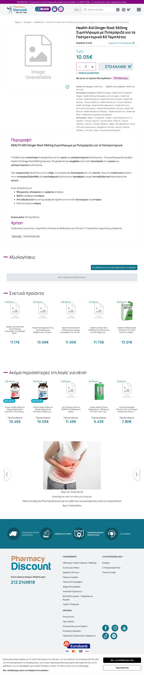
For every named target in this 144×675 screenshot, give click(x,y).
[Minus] (79, 67)
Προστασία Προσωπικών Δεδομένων (79, 635)
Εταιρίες (28, 22)
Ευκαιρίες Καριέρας (72, 630)
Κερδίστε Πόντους (71, 572)
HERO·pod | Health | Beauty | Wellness (79, 562)
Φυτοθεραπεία (122, 124)
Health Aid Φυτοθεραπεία (103, 105)
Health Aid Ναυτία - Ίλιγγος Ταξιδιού (116, 102)
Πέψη (96, 130)
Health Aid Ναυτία (92, 99)
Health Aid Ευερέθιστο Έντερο (110, 108)
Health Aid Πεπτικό (117, 111)
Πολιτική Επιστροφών (72, 581)
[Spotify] (114, 636)
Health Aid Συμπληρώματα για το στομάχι (101, 96)
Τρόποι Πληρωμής (71, 604)
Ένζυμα (88, 120)
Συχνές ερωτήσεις (71, 567)
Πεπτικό (89, 130)
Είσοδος (106, 562)
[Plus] (92, 67)
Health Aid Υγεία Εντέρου (111, 99)
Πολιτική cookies (70, 577)
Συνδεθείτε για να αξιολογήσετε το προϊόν (114, 267)
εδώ (86, 665)
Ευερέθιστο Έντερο (105, 127)
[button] (85, 9)
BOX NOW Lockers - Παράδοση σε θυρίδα (78, 598)
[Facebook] (105, 628)
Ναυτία (96, 120)
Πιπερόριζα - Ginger (103, 117)
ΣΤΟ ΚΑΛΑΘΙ (115, 66)
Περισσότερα (122, 667)
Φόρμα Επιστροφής (71, 586)
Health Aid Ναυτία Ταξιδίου (96, 111)
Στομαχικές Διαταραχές (110, 130)
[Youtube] (124, 628)
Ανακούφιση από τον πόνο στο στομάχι (72, 496)
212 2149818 (23, 582)
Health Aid (38, 22)
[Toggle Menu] (139, 9)
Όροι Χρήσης (69, 621)
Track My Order (109, 572)
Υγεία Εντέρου (106, 120)
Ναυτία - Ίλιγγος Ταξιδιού (96, 124)
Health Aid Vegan (103, 92)
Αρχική (18, 22)
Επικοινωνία (68, 616)
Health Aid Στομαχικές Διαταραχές (97, 114)
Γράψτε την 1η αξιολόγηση (120, 43)
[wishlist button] (67, 87)
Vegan (90, 117)
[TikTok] (105, 636)
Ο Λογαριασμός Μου (111, 567)
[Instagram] (115, 628)
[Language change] (118, 7)
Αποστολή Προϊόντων (72, 591)
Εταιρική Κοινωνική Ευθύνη (75, 626)
